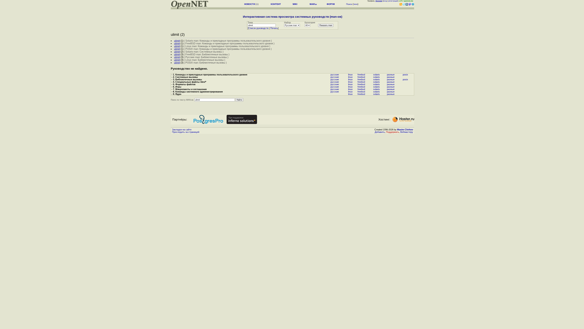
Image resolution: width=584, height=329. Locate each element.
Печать (274, 28)
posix (405, 74)
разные (391, 74)
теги (355, 4)
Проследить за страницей (185, 132)
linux (350, 74)
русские (334, 74)
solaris (376, 74)
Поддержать (392, 132)
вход (385, 1)
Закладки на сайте (181, 129)
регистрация (393, 1)
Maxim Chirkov (405, 129)
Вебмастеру (406, 132)
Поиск (349, 4)
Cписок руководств (258, 28)
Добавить (380, 132)
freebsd (361, 74)
